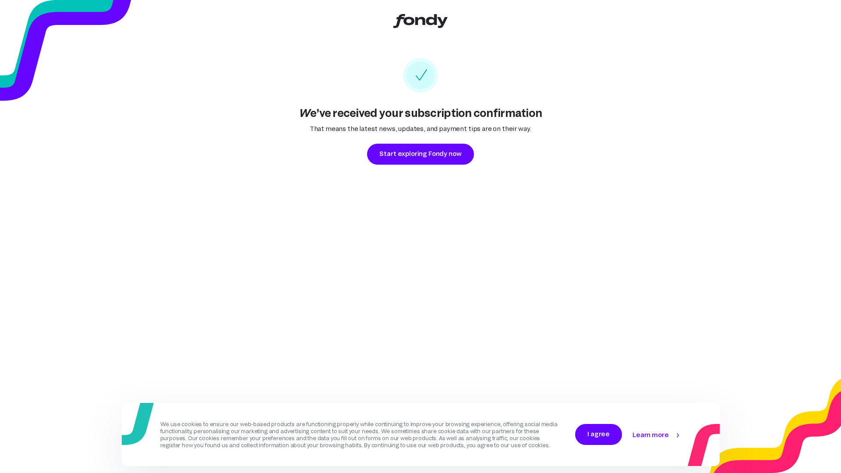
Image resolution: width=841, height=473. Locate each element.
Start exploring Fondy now (420, 153)
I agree (598, 434)
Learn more (650, 434)
